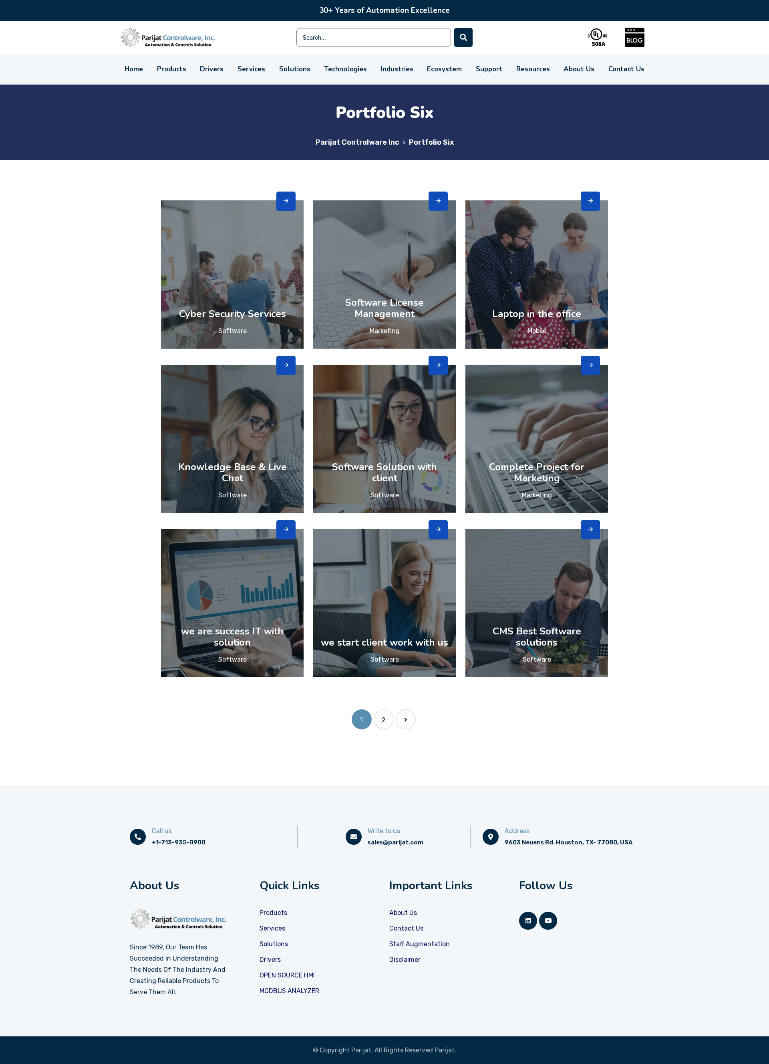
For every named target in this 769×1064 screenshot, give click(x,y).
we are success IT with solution (232, 637)
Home (134, 69)
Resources (533, 69)
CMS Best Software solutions (537, 637)
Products (171, 69)
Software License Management (384, 308)
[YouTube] (548, 921)
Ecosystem (444, 69)
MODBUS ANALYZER (289, 991)
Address (517, 831)
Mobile (536, 331)
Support (489, 69)
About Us (579, 69)
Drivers (211, 69)
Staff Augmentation (419, 944)
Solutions (294, 69)
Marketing (385, 331)
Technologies (345, 69)
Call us (162, 831)
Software (232, 331)
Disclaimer (405, 959)
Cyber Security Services (232, 313)
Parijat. (445, 1050)
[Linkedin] (528, 921)
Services (251, 69)
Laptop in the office (536, 313)
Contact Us (626, 69)
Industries (397, 69)
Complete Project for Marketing (536, 472)
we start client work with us (384, 642)
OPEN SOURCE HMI (287, 975)
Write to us (384, 831)
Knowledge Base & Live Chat (232, 472)
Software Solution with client (384, 472)
